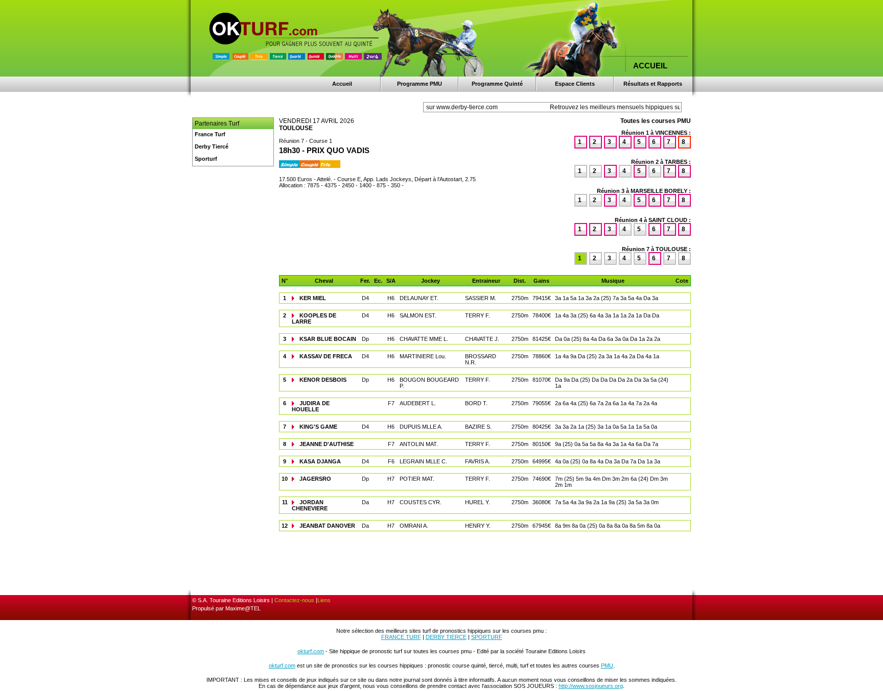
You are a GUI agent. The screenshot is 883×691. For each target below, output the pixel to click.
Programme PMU (419, 84)
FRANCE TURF (401, 637)
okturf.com (310, 651)
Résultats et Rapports (652, 84)
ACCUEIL (650, 65)
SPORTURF (486, 637)
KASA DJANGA (320, 461)
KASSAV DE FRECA (325, 356)
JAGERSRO (315, 479)
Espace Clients (575, 84)
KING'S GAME (318, 427)
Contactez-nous (294, 600)
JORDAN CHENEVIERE (310, 505)
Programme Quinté (497, 84)
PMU (607, 665)
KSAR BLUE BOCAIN (327, 339)
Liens (324, 600)
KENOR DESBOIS (322, 380)
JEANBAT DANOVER (327, 526)
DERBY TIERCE (446, 637)
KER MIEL (312, 298)
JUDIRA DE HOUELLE (311, 406)
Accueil (342, 84)
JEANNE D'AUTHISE (326, 444)
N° (285, 281)
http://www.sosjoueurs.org (591, 686)
